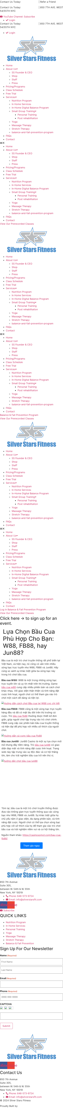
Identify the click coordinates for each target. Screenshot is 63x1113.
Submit (6, 1025)
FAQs (8, 135)
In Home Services (21, 104)
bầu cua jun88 (42, 744)
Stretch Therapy (21, 128)
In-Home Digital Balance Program (30, 107)
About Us (11, 68)
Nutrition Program (22, 100)
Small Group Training (23, 111)
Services (10, 97)
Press (15, 83)
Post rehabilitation (28, 118)
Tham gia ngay (31, 845)
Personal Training (27, 114)
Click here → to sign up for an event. (28, 621)
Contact (10, 139)
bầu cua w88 (8, 687)
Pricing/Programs (15, 86)
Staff (14, 79)
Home (9, 65)
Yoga (14, 121)
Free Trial (11, 93)
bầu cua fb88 (20, 715)
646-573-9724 (30, 1)
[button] (31, 143)
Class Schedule (14, 90)
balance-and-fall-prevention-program (32, 132)
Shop (14, 75)
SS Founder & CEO (22, 72)
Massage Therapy (21, 125)
